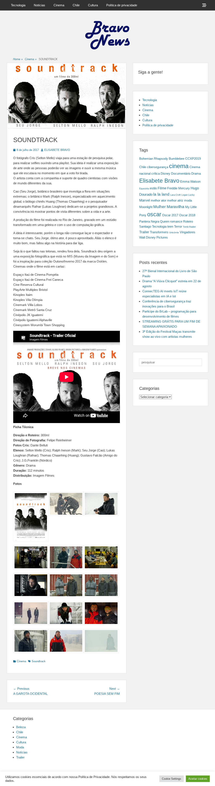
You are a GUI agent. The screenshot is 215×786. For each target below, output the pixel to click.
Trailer (144, 232)
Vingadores (187, 232)
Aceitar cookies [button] (197, 778)
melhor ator (158, 200)
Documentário (180, 173)
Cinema (59, 5)
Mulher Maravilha (168, 206)
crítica (155, 173)
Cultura (93, 5)
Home (18, 59)
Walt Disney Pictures (153, 237)
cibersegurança (157, 167)
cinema (179, 165)
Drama (196, 173)
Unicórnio (174, 232)
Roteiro (188, 221)
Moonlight (145, 207)
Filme (162, 188)
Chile (76, 5)
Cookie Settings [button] (171, 778)
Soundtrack (39, 661)
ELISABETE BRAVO (57, 150)
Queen (164, 221)
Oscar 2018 (187, 215)
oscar (154, 214)
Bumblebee (176, 158)
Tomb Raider (189, 227)
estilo (153, 188)
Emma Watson (190, 181)
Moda (20, 747)
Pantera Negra (149, 221)
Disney (165, 173)
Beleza (21, 727)
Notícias (39, 5)
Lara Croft (175, 195)
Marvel (144, 200)
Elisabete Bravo (159, 181)
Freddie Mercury (178, 188)
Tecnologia (18, 5)
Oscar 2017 (170, 215)
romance (176, 221)
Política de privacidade (121, 5)
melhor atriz (175, 200)
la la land (161, 194)
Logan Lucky (188, 195)
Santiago (145, 226)
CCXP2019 (193, 158)
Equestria (144, 188)
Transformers (159, 232)
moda (188, 200)
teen (170, 226)
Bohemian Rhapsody (153, 158)
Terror (178, 226)
